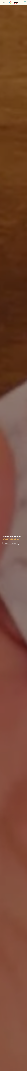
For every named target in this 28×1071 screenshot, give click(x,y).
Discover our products (10, 543)
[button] (25, 2)
